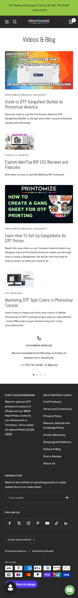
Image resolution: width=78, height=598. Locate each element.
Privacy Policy (52, 416)
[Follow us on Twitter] (19, 523)
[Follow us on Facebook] (9, 523)
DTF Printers (13, 293)
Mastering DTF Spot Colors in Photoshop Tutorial (39, 302)
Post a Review (52, 456)
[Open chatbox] (70, 590)
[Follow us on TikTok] (56, 523)
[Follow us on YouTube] (47, 523)
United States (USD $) (19, 539)
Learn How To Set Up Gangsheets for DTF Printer (35, 238)
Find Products (52, 401)
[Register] (66, 497)
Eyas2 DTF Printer (17, 155)
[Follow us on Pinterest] (37, 523)
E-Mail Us (51, 364)
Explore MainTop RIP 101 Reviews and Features (36, 164)
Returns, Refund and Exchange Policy (56, 425)
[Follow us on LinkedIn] (66, 523)
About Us (49, 463)
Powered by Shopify (43, 551)
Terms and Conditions (57, 409)
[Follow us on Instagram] (28, 523)
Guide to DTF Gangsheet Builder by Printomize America (34, 104)
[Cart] (71, 22)
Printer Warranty (54, 434)
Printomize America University (26, 95)
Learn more (39, 9)
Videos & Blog (52, 449)
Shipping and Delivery (57, 442)
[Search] (15, 22)
